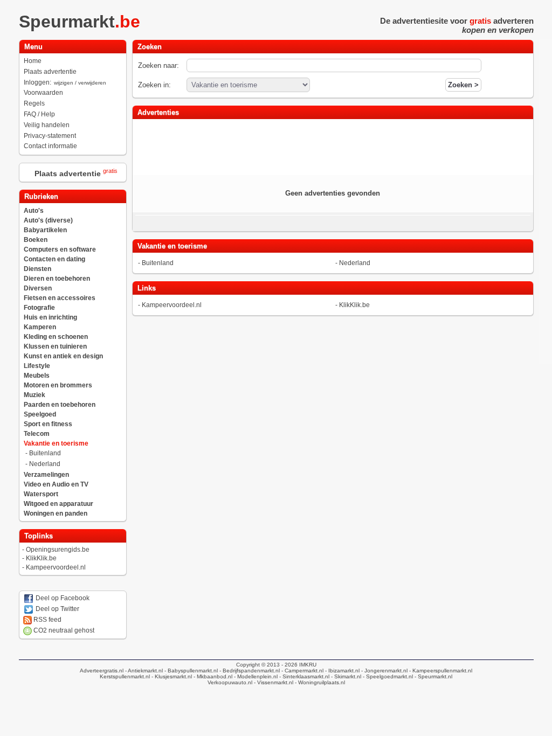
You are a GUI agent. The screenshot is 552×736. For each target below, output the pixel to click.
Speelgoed (40, 414)
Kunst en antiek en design (63, 356)
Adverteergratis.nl (101, 670)
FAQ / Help (39, 114)
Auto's (34, 210)
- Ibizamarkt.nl (341, 670)
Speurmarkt (79, 21)
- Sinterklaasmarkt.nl (303, 676)
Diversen (38, 288)
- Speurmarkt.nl (432, 676)
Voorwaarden (43, 92)
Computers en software (60, 249)
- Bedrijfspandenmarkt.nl (249, 670)
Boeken (35, 240)
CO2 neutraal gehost (63, 630)
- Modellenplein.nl (255, 676)
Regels (34, 103)
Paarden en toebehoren (59, 404)
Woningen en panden (55, 513)
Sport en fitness (48, 424)
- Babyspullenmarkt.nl (190, 670)
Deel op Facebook (61, 598)
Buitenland (45, 453)
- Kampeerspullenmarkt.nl (440, 670)
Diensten (37, 269)
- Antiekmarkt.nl (143, 670)
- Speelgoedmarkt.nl (387, 676)
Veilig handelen (47, 125)
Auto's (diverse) (48, 220)
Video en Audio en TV (56, 484)
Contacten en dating (54, 259)
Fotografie (39, 307)
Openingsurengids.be (57, 549)
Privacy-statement (50, 136)
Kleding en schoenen (56, 337)
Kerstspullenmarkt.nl (125, 676)
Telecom (37, 434)
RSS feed (46, 619)
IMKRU (307, 665)
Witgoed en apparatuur (58, 504)
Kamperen (40, 327)
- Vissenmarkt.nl (272, 682)
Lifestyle (37, 366)
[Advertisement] (332, 146)
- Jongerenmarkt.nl (384, 670)
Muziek (34, 395)
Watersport (41, 494)
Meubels (37, 375)
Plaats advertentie (50, 71)
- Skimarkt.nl (345, 676)
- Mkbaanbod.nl (212, 676)
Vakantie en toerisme (56, 443)
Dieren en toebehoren (57, 278)
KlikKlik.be (41, 558)
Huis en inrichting (50, 317)
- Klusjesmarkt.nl (171, 676)
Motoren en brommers (58, 385)
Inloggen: (65, 82)
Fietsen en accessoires (59, 298)
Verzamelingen (46, 474)
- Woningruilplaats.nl (319, 682)
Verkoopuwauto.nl (230, 682)
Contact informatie (50, 146)
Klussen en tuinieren (55, 346)
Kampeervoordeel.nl (56, 567)
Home (33, 61)
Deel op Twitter (56, 609)
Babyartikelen (45, 230)
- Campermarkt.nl (301, 670)
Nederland (44, 464)
